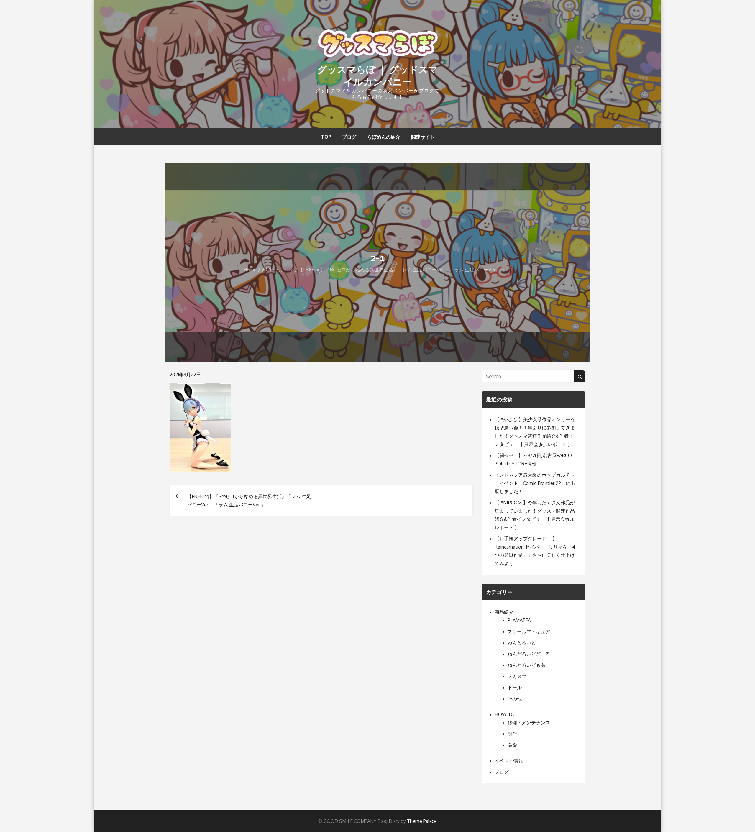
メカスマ (517, 676)
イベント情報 (509, 761)
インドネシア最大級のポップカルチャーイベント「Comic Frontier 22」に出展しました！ (535, 483)
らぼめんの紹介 (383, 137)
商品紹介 (504, 612)
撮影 (512, 745)
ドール (515, 687)
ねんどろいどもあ (526, 665)
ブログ (349, 137)
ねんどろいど (522, 643)
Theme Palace (422, 821)
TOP (326, 137)
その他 (515, 699)
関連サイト (423, 137)
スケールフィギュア (529, 631)
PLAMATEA (519, 620)
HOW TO (505, 714)
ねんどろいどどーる (529, 654)
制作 (512, 734)
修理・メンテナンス (529, 723)
